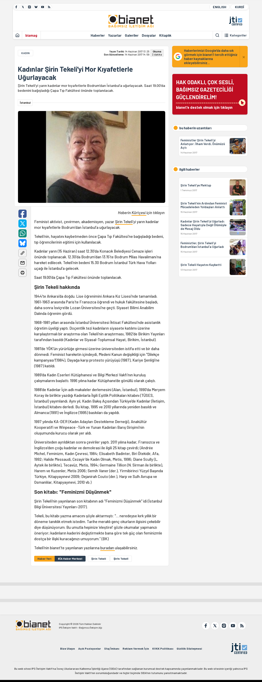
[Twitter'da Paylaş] (22, 223)
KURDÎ (239, 7)
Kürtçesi (139, 212)
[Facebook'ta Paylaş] (22, 214)
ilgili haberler (189, 169)
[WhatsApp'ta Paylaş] (22, 233)
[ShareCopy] (22, 253)
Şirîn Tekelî (121, 558)
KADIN (25, 53)
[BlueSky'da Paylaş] (22, 243)
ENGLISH (219, 7)
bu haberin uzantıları (195, 128)
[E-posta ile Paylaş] (22, 263)
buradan (107, 547)
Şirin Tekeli (124, 221)
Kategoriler (238, 35)
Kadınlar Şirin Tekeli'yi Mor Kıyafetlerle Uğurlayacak (75, 73)
